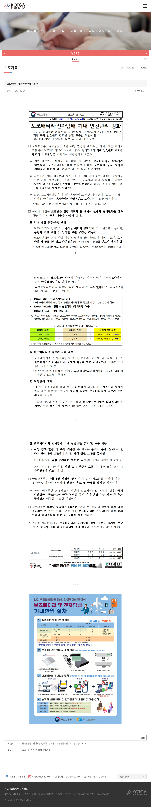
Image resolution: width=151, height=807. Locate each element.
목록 (143, 737)
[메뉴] (145, 6)
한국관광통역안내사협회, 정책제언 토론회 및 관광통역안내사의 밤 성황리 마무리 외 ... (56, 743)
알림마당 (102, 776)
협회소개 (59, 776)
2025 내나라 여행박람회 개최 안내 (36, 749)
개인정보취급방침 (17, 776)
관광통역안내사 (73, 776)
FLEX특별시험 (89, 776)
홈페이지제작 (44, 799)
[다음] (146, 53)
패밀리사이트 (124, 776)
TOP (142, 798)
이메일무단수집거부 (41, 776)
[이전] (5, 53)
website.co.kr (56, 799)
